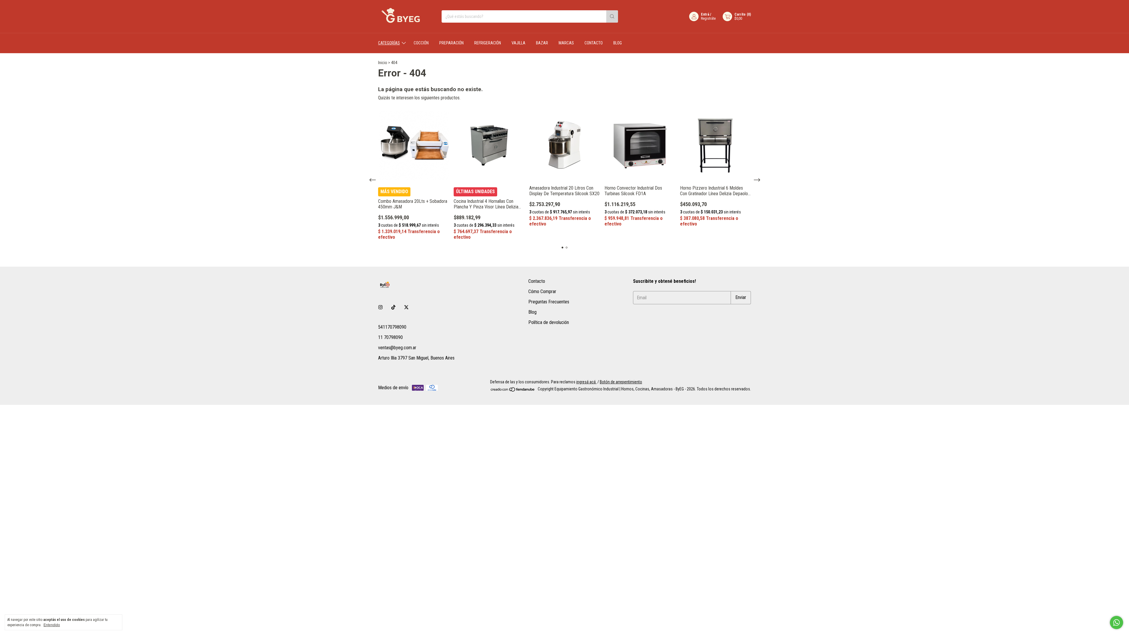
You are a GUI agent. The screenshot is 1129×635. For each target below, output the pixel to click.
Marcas (566, 43)
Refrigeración (487, 43)
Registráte (708, 18)
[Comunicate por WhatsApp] (1116, 622)
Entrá (705, 14)
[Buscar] (612, 16)
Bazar (542, 43)
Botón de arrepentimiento (621, 382)
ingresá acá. (586, 382)
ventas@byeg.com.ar (397, 347)
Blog (617, 43)
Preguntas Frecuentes (548, 302)
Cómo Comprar (542, 291)
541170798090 (392, 327)
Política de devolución (548, 322)
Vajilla (518, 43)
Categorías (389, 43)
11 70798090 (390, 337)
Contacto (593, 43)
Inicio (382, 62)
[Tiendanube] (513, 390)
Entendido (52, 625)
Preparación (451, 43)
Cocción (421, 43)
